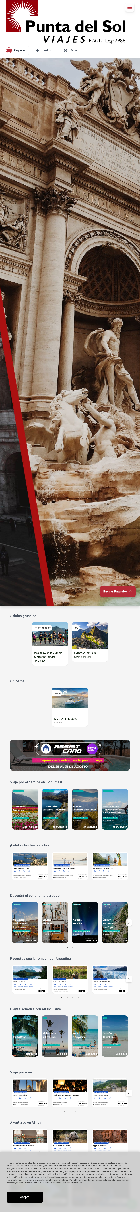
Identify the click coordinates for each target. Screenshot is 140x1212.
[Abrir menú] (129, 7)
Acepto (25, 1197)
